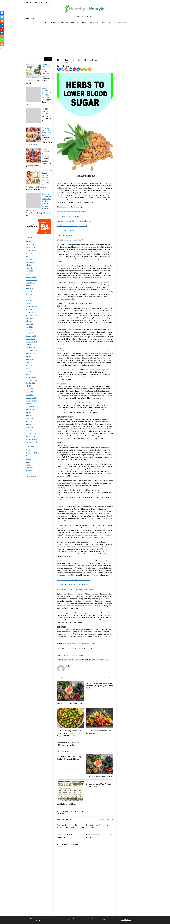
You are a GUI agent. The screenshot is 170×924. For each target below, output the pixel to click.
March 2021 (30, 368)
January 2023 (30, 303)
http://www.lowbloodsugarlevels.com (81, 643)
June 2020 (29, 389)
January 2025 (30, 256)
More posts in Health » (107, 751)
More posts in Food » (107, 678)
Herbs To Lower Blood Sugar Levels (85, 659)
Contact (40, 2)
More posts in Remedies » (106, 819)
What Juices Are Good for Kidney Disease (99, 836)
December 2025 (31, 250)
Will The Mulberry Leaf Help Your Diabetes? (72, 584)
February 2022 (31, 336)
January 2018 (30, 436)
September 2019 (32, 407)
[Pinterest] (74, 69)
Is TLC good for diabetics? (66, 230)
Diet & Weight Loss (72, 22)
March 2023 (30, 297)
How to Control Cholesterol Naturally (97, 826)
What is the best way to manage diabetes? (72, 226)
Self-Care (112, 22)
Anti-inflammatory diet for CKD (70, 703)
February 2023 (31, 300)
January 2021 (30, 374)
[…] (34, 83)
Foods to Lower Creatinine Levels (67, 845)
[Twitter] (63, 69)
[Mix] (82, 69)
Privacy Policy (49, 2)
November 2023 (31, 280)
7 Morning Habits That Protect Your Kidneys (98, 785)
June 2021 (29, 359)
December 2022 (31, 306)
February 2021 (31, 371)
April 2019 (29, 421)
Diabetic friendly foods (65, 235)
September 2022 (32, 315)
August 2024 (30, 262)
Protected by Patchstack (126, 922)
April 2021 (29, 365)
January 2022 (30, 339)
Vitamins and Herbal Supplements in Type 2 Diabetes (76, 589)
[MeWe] (78, 69)
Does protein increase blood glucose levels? (72, 212)
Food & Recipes (94, 22)
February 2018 (31, 433)
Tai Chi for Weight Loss (66, 804)
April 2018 (29, 430)
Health (53, 22)
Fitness (83, 22)
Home (35, 2)
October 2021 (31, 348)
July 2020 (29, 386)
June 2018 (29, 424)
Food (27, 462)
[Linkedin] (70, 69)
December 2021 (31, 342)
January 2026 (30, 247)
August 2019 (30, 409)
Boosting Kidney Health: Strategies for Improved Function (70, 826)
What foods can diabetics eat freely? (70, 240)
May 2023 (29, 291)
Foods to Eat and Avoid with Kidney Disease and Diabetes (68, 744)
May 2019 (29, 418)
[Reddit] (66, 69)
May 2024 (29, 271)
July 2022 (29, 321)
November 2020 (31, 380)
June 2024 (29, 268)
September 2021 (32, 350)
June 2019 (29, 415)
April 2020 (29, 395)
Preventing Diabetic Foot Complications (67, 836)
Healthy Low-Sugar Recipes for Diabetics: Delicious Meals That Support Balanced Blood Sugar (70, 733)
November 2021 (31, 345)
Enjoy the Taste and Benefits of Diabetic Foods (73, 580)
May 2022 (29, 327)
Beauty (103, 22)
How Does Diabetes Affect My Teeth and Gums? (74, 221)
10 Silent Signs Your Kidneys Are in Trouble (70, 812)
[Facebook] (59, 69)
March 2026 (30, 244)
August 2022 (30, 318)
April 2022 (29, 330)
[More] (89, 69)
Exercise (29, 456)
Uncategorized (31, 476)
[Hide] (1, 48)
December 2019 (31, 401)
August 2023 (30, 283)
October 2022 (31, 312)
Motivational (121, 22)
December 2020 (31, 377)
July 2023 (29, 286)
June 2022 (29, 324)
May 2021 (29, 362)
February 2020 (31, 398)
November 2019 (31, 404)
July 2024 (29, 265)
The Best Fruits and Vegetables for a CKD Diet (98, 732)
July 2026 (29, 241)
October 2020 (31, 383)
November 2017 (31, 442)
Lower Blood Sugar (102, 659)
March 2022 (30, 333)
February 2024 (31, 277)
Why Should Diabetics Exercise (68, 216)
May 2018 (29, 427)
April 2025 (29, 253)
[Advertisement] (85, 40)
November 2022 (31, 309)
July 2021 (29, 356)
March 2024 (30, 274)
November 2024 (31, 259)
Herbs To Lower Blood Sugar (65, 659)
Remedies (61, 22)
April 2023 (29, 294)
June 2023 (29, 289)
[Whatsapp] (86, 69)
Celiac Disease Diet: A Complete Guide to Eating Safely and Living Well (99, 685)
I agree (126, 919)
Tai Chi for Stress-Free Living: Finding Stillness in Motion (69, 757)
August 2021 (30, 353)
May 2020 (29, 392)
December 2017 (31, 439)
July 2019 (29, 412)
